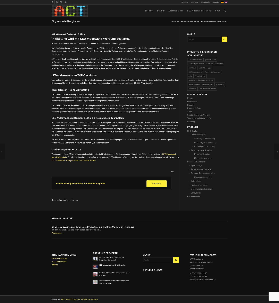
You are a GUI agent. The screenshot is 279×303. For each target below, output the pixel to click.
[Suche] (224, 10)
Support (184, 2)
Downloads (205, 2)
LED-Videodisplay (198, 135)
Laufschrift (219, 64)
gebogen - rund (210, 59)
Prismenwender (193, 196)
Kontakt (216, 2)
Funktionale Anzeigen (196, 162)
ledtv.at (55, 265)
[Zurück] (56, 229)
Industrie (191, 105)
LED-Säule (192, 68)
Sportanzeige (196, 165)
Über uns (194, 2)
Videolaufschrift (207, 84)
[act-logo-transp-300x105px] (70, 10)
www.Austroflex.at (59, 259)
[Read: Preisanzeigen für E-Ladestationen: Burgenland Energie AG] (95, 258)
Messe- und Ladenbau (212, 72)
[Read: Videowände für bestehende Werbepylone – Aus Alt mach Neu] (95, 282)
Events (190, 98)
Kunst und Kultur (194, 108)
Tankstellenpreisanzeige (201, 169)
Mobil (190, 76)
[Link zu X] (61, 2)
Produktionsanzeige (199, 185)
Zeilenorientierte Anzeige (201, 150)
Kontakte (209, 64)
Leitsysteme (196, 193)
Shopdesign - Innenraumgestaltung (201, 80)
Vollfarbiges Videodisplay (204, 139)
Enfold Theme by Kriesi (89, 299)
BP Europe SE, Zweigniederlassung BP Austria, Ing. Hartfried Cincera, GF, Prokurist (93, 227)
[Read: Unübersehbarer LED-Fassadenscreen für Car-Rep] (95, 274)
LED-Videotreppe (205, 68)
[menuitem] (184, 2)
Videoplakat (220, 84)
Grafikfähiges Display (196, 64)
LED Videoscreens (195, 72)
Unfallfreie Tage (194, 84)
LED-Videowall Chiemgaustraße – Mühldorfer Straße (73, 160)
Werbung (191, 122)
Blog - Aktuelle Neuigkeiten (66, 21)
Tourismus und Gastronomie (199, 118)
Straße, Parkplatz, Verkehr (198, 115)
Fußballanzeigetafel (195, 59)
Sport (189, 112)
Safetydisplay (196, 181)
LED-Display (192, 131)
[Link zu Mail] (65, 2)
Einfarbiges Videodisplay (204, 146)
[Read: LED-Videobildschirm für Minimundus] (95, 266)
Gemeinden (192, 102)
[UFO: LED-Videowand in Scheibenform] (2, 152)
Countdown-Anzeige (202, 177)
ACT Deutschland (59, 262)
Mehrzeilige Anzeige (202, 158)
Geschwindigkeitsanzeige (201, 189)
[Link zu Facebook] (52, 2)
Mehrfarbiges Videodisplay (205, 142)
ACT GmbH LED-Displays (70, 299)
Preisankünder (200, 76)
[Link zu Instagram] (57, 2)
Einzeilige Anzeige (202, 154)
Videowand (192, 88)
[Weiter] (223, 229)
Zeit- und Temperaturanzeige (203, 173)
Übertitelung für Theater (207, 88)
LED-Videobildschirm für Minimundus (112, 265)
